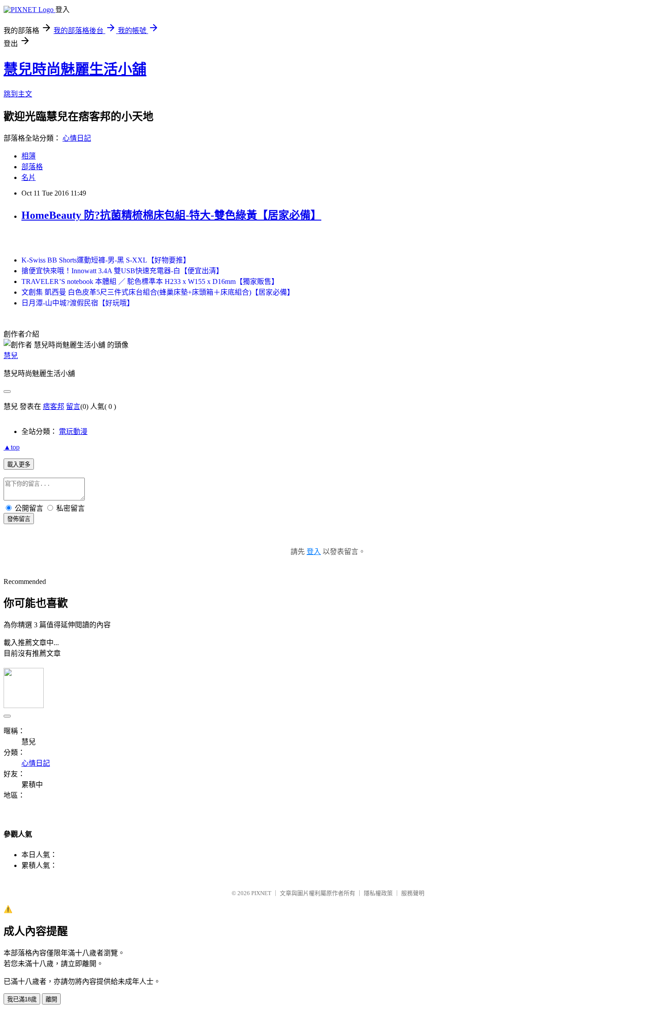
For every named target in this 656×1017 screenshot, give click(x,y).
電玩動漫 (73, 431)
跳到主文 (18, 94)
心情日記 (76, 138)
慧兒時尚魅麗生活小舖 (75, 69)
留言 (73, 406)
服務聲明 (412, 893)
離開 (51, 999)
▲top (12, 447)
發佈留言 (18, 519)
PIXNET (261, 893)
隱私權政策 (378, 893)
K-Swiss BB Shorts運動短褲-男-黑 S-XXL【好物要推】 (105, 260)
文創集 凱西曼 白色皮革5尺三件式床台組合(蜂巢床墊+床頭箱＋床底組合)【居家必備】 (157, 292)
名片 (28, 177)
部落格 (32, 167)
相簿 (28, 156)
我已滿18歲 (22, 999)
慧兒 (11, 355)
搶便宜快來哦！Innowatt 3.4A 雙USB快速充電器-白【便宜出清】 (122, 271)
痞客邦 (53, 406)
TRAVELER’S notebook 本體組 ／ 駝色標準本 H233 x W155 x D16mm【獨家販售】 (149, 281)
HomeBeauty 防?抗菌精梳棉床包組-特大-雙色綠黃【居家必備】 (171, 215)
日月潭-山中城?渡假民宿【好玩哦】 (77, 303)
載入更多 (18, 464)
